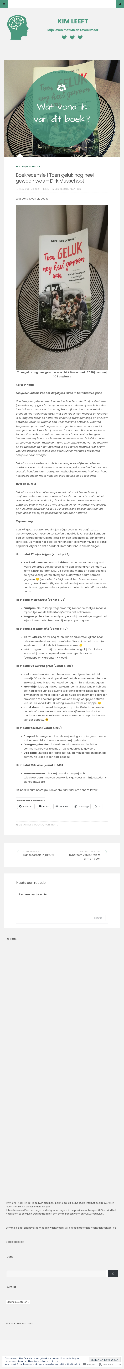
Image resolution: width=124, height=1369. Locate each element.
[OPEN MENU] (4, 4)
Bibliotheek (26, 824)
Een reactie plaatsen (68, 188)
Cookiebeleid (73, 1364)
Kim (47, 188)
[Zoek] (113, 1273)
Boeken (20, 166)
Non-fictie (33, 166)
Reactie (98, 917)
